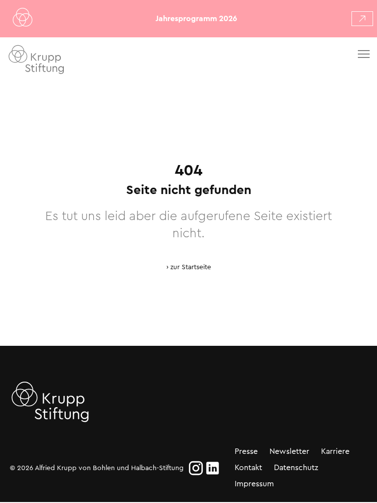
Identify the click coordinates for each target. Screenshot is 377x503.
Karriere (335, 451)
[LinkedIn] (212, 468)
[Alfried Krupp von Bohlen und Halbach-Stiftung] (63, 61)
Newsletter (289, 451)
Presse (246, 451)
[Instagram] (196, 468)
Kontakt (248, 467)
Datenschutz (296, 467)
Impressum (254, 483)
